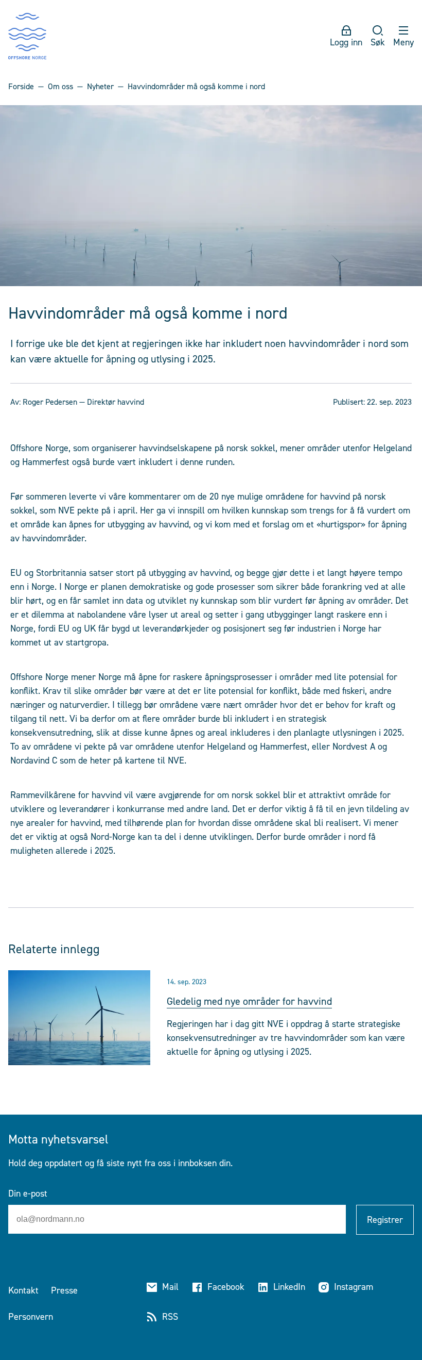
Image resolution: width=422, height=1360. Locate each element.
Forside (21, 86)
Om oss (60, 86)
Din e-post (27, 1193)
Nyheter (100, 86)
